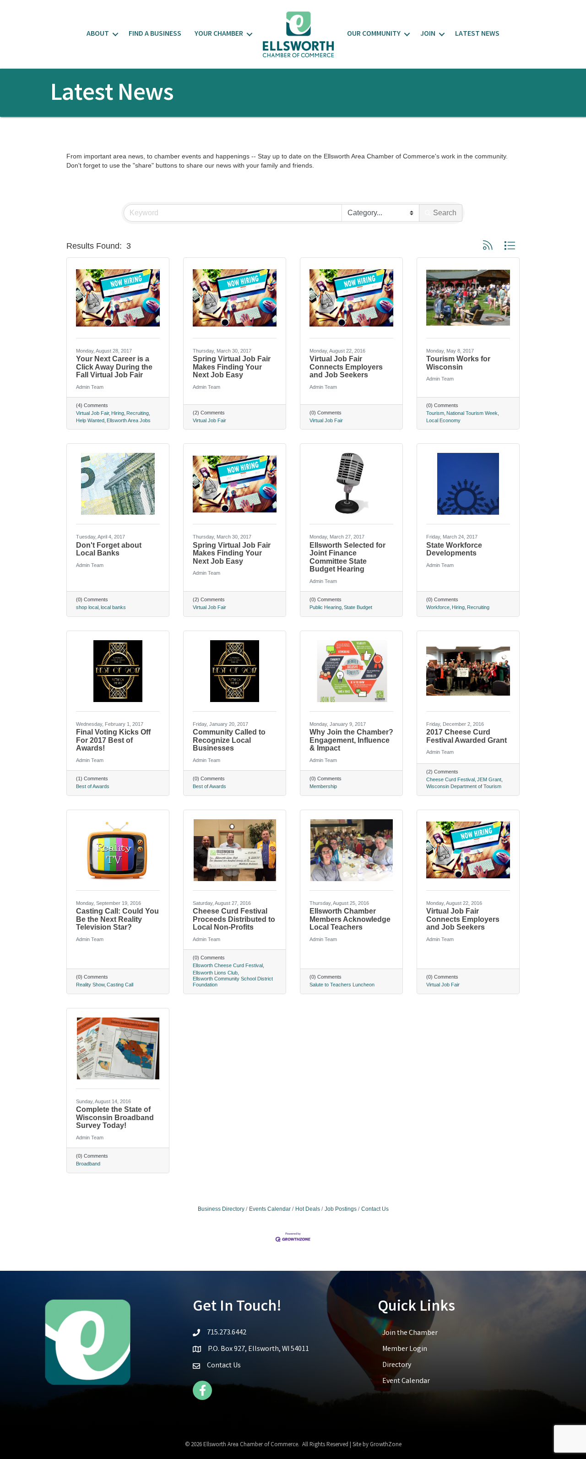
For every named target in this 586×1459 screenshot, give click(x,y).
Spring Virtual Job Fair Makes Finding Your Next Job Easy (232, 367)
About (98, 34)
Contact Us (375, 1209)
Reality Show (90, 984)
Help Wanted (90, 420)
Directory (396, 1365)
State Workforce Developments (454, 549)
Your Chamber (219, 34)
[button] (487, 246)
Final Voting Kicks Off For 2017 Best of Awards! (113, 740)
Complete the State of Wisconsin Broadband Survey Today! (115, 1117)
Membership (323, 786)
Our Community (374, 34)
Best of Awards (92, 786)
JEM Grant (489, 779)
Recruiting (137, 413)
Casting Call (120, 984)
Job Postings (341, 1209)
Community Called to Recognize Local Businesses (229, 740)
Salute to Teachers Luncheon (341, 984)
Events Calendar (270, 1209)
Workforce (438, 607)
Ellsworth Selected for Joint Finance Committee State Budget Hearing (347, 557)
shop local (87, 607)
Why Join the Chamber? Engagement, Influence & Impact (351, 740)
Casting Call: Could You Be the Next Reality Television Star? (117, 919)
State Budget (358, 607)
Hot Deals (307, 1209)
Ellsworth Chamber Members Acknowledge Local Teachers (350, 919)
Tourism (435, 413)
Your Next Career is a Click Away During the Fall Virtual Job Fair (114, 367)
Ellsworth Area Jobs (129, 420)
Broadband (88, 1163)
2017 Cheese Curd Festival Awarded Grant (466, 736)
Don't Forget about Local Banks (108, 549)
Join (427, 34)
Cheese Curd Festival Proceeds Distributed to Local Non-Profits (234, 919)
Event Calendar (406, 1381)
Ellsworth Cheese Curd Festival (228, 965)
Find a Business (155, 34)
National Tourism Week (472, 413)
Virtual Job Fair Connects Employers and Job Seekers (346, 367)
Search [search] (444, 213)
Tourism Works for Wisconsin (458, 363)
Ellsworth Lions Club (215, 972)
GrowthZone (386, 1445)
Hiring (117, 413)
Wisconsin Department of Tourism (463, 786)
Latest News (477, 34)
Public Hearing (325, 607)
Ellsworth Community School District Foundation (233, 981)
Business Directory (221, 1209)
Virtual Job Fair (92, 413)
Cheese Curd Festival (450, 779)
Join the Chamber (410, 1333)
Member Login (404, 1349)
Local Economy (443, 420)
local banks (113, 607)
